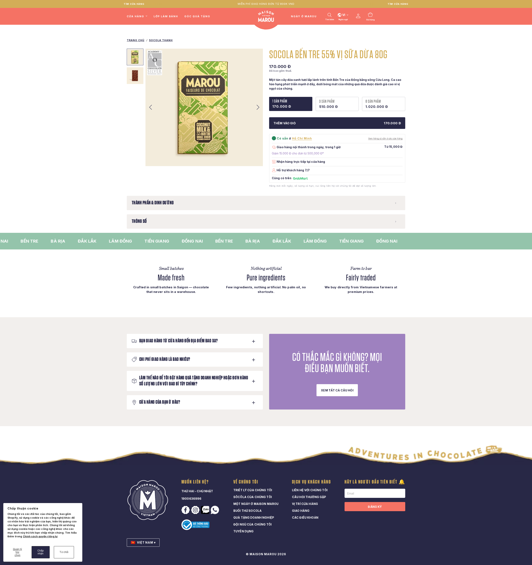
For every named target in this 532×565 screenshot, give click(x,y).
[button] (337, 390)
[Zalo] (205, 509)
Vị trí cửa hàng (305, 504)
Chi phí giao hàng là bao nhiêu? (164, 359)
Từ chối (63, 552)
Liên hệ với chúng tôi (310, 490)
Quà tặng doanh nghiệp (253, 517)
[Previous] (150, 107)
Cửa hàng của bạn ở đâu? (159, 402)
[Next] (258, 107)
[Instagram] (195, 510)
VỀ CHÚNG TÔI (246, 482)
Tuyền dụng (243, 531)
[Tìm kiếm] (329, 15)
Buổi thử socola (247, 510)
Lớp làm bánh (166, 16)
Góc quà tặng (197, 16)
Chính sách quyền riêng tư (40, 536)
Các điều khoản (305, 517)
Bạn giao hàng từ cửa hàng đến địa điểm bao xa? (178, 340)
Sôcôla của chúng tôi (252, 497)
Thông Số (139, 221)
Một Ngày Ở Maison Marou (255, 504)
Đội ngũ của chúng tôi (252, 524)
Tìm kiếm (329, 19)
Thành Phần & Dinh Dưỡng (153, 202)
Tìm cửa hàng (134, 3)
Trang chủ (135, 40)
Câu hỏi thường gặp (309, 497)
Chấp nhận (40, 552)
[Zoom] (254, 157)
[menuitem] (138, 16)
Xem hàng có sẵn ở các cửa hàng (385, 138)
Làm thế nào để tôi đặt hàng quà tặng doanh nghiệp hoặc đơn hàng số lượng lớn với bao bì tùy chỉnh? (193, 380)
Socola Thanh (161, 40)
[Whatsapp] (215, 509)
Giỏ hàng (370, 20)
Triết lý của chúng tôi (252, 490)
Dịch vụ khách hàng (311, 482)
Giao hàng (300, 510)
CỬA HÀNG (135, 16)
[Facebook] (186, 510)
